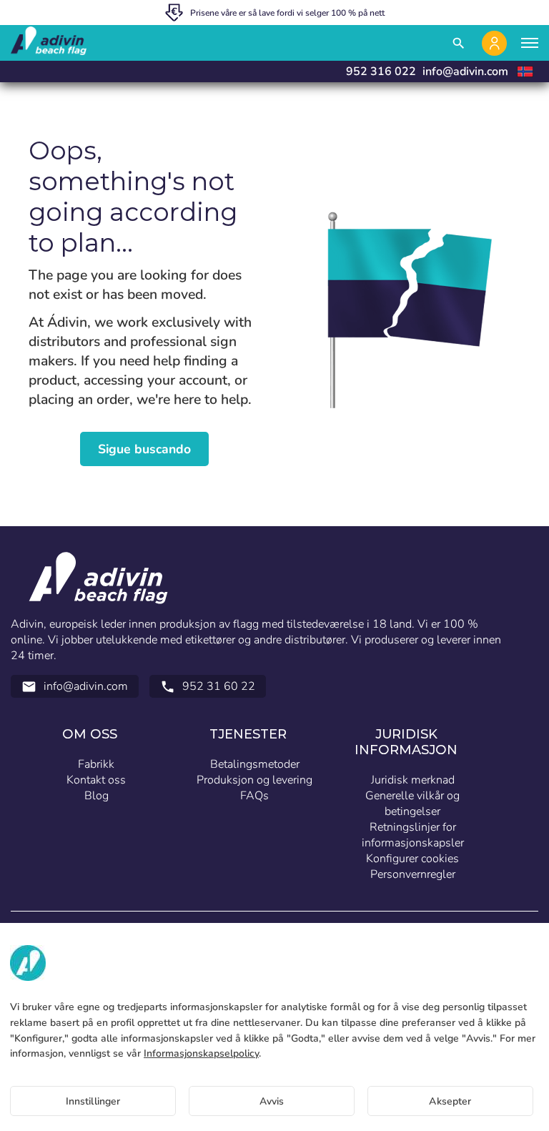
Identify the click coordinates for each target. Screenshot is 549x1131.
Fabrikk (96, 764)
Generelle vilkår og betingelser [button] (412, 803)
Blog (96, 796)
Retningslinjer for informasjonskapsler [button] (413, 835)
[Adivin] (48, 43)
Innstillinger (93, 1101)
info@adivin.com (465, 71)
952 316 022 (381, 71)
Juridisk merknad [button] (413, 780)
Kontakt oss (96, 780)
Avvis (272, 1101)
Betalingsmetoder (255, 764)
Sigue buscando (144, 449)
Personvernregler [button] (412, 874)
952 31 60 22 (207, 686)
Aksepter (450, 1101)
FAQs (254, 796)
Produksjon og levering (254, 780)
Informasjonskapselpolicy (201, 1053)
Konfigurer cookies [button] (412, 858)
